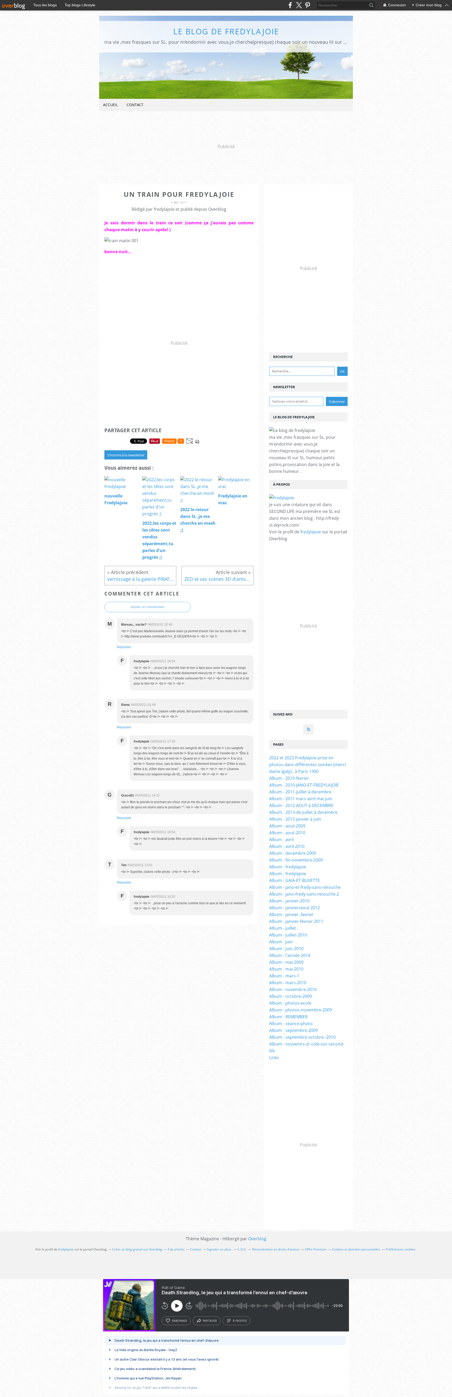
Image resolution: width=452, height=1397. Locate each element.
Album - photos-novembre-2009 (300, 1010)
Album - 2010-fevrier (289, 778)
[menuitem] (110, 105)
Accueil (110, 104)
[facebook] (290, 5)
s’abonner (179, 1320)
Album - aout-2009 (287, 826)
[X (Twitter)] (299, 5)
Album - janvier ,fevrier (291, 914)
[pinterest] (307, 5)
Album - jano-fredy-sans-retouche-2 (304, 894)
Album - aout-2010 (287, 833)
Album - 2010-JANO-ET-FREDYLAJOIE (304, 785)
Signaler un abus (219, 1249)
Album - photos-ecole (290, 1003)
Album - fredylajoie (287, 867)
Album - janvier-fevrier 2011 (296, 921)
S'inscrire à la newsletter (125, 455)
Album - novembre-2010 (293, 989)
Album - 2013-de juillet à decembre (303, 812)
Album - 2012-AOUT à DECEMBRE (301, 805)
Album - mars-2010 (287, 983)
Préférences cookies (400, 1249)
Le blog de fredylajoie (226, 31)
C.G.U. (242, 1249)
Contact (135, 104)
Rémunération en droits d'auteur (276, 1249)
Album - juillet (282, 928)
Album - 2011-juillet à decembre (300, 792)
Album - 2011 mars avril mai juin (300, 799)
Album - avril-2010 (286, 846)
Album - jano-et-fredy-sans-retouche (305, 887)
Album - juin (281, 942)
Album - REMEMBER (288, 1017)
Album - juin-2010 (286, 948)
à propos (240, 1320)
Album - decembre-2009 (292, 853)
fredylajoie (310, 532)
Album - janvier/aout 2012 (294, 908)
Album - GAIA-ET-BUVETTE (294, 880)
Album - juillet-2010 (288, 935)
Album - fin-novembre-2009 (296, 860)
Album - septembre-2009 (293, 1030)
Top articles (176, 1249)
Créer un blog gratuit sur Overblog (137, 1249)
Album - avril (281, 839)
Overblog (257, 1239)
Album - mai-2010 (286, 969)
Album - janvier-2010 (289, 901)
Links (274, 1057)
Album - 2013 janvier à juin (295, 819)
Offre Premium (316, 1249)
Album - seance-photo (291, 1023)
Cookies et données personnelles (356, 1249)
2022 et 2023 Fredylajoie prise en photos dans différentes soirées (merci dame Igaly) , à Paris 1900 (307, 764)
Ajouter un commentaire (148, 607)
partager (210, 1320)
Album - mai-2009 (286, 962)
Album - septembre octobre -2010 (302, 1037)
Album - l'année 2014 (289, 955)
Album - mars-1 (284, 976)
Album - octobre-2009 (290, 996)
